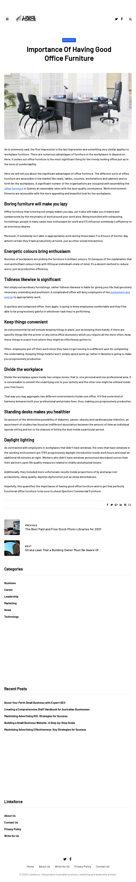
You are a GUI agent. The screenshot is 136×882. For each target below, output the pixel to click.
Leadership (11, 596)
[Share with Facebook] (107, 505)
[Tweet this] (112, 505)
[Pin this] (125, 505)
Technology (11, 616)
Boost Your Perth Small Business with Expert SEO (34, 702)
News (7, 609)
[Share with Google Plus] (116, 505)
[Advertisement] (68, 652)
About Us (10, 815)
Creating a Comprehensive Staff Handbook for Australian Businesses (47, 709)
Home (30, 866)
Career (8, 589)
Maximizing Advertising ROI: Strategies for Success (35, 716)
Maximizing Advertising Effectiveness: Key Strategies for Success (45, 729)
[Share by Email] (129, 505)
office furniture (13, 188)
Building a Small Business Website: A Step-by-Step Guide (39, 722)
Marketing (10, 603)
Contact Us (11, 822)
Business (69, 40)
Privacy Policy (12, 829)
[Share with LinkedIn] (120, 505)
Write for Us (11, 835)
